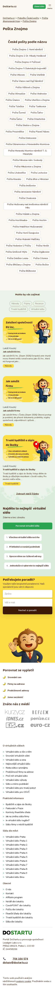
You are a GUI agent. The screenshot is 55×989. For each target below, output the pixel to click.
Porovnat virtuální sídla (27, 526)
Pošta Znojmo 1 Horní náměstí (27, 49)
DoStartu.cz (9, 6)
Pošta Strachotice (36, 119)
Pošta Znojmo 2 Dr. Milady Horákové (27, 55)
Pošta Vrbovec (17, 74)
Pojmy (27, 303)
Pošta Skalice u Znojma (27, 125)
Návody (15, 303)
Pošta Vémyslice (16, 93)
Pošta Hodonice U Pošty (18, 245)
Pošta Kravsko (14, 179)
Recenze (39, 303)
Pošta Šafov (37, 112)
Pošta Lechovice (39, 172)
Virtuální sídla (37, 309)
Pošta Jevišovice (27, 185)
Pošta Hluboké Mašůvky (27, 239)
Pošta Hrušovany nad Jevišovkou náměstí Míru (27, 206)
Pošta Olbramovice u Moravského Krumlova (27, 144)
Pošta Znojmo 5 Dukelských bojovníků (27, 68)
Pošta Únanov (13, 100)
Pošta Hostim (39, 220)
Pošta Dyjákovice (41, 251)
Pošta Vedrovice (38, 93)
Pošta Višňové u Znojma (28, 87)
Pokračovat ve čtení (27, 357)
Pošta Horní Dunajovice (27, 232)
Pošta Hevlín (42, 245)
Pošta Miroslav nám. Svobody (27, 160)
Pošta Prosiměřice (15, 131)
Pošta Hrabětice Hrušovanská (27, 226)
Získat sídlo (39, 6)
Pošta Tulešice (16, 106)
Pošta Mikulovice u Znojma (27, 166)
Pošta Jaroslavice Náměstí (27, 191)
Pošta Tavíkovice (37, 106)
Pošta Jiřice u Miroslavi (37, 179)
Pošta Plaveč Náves (39, 131)
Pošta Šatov (16, 119)
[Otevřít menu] (49, 7)
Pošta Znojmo (30, 21)
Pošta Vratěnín (37, 74)
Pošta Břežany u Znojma (18, 264)
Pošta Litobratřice (17, 172)
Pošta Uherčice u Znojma (37, 100)
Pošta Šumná (19, 112)
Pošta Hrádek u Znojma (27, 214)
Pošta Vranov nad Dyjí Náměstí (27, 81)
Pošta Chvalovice (27, 198)
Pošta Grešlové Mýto (16, 251)
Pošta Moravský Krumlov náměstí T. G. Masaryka (27, 152)
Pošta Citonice (40, 258)
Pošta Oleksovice (27, 138)
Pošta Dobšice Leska (17, 258)
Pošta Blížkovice (27, 270)
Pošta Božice (42, 264)
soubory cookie (23, 981)
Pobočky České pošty (28, 18)
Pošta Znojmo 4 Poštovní (27, 62)
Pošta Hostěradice (18, 220)
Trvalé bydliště (18, 309)
